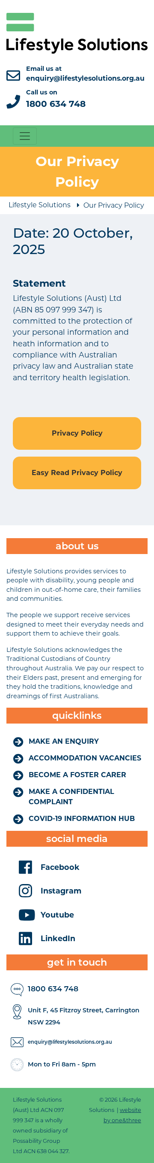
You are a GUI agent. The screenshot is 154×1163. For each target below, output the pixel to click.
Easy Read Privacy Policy (77, 473)
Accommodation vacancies (85, 758)
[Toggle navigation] (25, 136)
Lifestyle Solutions (40, 205)
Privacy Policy (77, 433)
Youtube (57, 914)
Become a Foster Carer (77, 775)
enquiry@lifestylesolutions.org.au (70, 1042)
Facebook (60, 867)
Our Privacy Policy (113, 205)
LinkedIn (58, 938)
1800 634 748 (53, 988)
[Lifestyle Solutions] (77, 33)
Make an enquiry (64, 741)
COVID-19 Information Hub (82, 819)
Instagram (61, 890)
